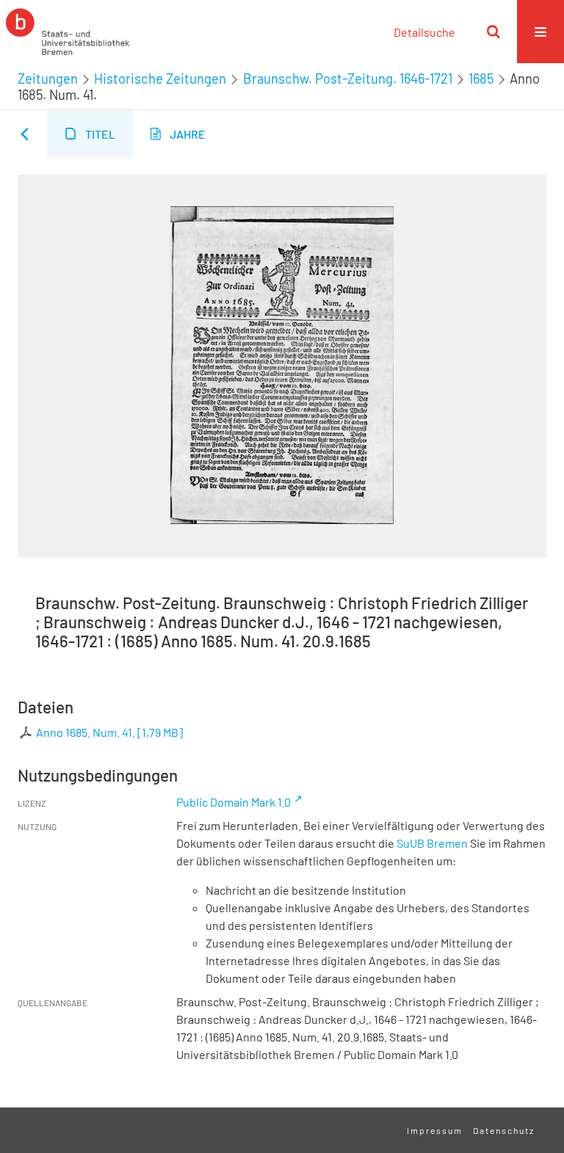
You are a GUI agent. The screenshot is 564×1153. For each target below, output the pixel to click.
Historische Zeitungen (160, 78)
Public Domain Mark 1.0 (233, 802)
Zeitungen (48, 78)
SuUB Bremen (432, 843)
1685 (481, 78)
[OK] (493, 31)
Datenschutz (504, 1130)
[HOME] (67, 31)
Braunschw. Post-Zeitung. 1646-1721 (347, 78)
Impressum (435, 1130)
